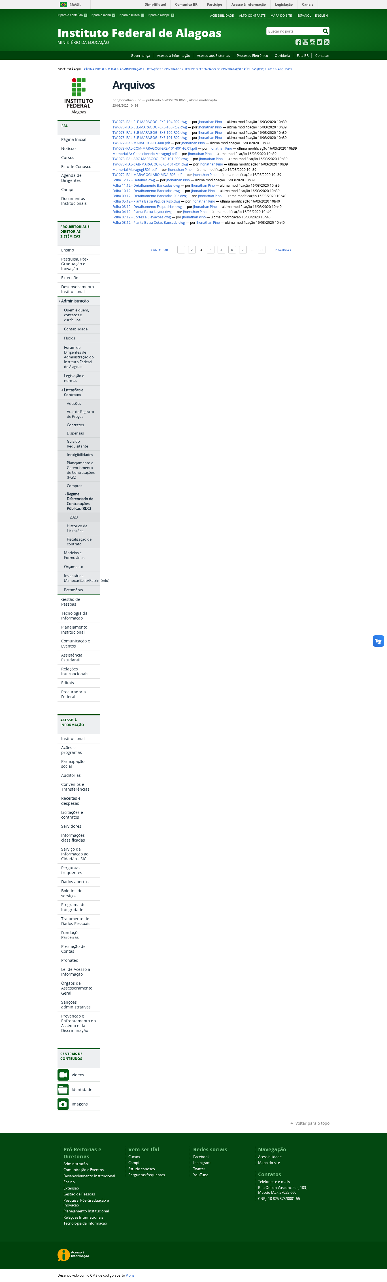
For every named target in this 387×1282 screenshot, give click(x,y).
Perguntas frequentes (146, 1175)
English (321, 15)
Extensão (71, 1188)
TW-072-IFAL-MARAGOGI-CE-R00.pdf (141, 143)
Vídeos (78, 1074)
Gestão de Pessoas (79, 1194)
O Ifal (112, 69)
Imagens (80, 1104)
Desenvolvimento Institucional (89, 1176)
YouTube (305, 42)
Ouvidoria (282, 55)
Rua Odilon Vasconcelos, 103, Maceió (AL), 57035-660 (282, 1190)
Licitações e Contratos (163, 69)
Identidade (82, 1089)
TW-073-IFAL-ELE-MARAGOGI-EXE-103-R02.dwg (149, 127)
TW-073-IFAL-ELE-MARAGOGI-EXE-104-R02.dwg (149, 121)
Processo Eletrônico (252, 55)
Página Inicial (94, 69)
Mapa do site (281, 15)
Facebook (298, 42)
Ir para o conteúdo (72, 15)
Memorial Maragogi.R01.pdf (134, 169)
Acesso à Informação (173, 55)
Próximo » (283, 250)
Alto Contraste (252, 15)
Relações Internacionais (83, 1217)
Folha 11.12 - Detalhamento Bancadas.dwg (146, 185)
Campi (133, 1162)
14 (261, 250)
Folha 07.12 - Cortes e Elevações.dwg (141, 217)
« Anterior (159, 250)
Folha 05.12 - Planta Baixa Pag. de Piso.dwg (146, 201)
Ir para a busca (131, 15)
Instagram (312, 42)
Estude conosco (141, 1169)
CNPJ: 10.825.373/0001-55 (279, 1198)
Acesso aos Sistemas (213, 55)
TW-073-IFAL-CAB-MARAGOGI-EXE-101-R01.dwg (150, 164)
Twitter (319, 42)
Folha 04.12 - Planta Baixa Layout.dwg (142, 211)
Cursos (134, 1156)
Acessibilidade (222, 15)
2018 (271, 69)
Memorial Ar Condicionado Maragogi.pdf (144, 153)
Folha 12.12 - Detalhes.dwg (133, 180)
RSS (326, 42)
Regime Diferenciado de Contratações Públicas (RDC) (224, 69)
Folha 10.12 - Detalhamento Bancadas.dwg (146, 190)
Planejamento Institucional (86, 1211)
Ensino (69, 1182)
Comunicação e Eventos (83, 1169)
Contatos (322, 55)
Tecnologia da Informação (85, 1223)
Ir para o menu (102, 15)
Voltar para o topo (312, 1123)
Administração (131, 69)
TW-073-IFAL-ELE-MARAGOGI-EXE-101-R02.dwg (149, 137)
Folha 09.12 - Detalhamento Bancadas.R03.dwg (149, 195)
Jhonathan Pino (210, 121)
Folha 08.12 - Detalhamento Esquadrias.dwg (147, 206)
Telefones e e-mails (274, 1181)
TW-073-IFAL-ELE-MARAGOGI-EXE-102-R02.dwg (149, 132)
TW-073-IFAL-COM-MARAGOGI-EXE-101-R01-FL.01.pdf (154, 148)
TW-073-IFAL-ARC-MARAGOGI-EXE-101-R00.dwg (150, 158)
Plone (130, 1275)
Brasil (75, 4)
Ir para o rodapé (160, 15)
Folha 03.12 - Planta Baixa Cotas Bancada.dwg (148, 222)
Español (304, 15)
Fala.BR (303, 55)
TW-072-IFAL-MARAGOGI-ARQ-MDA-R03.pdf (147, 174)
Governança (140, 55)
